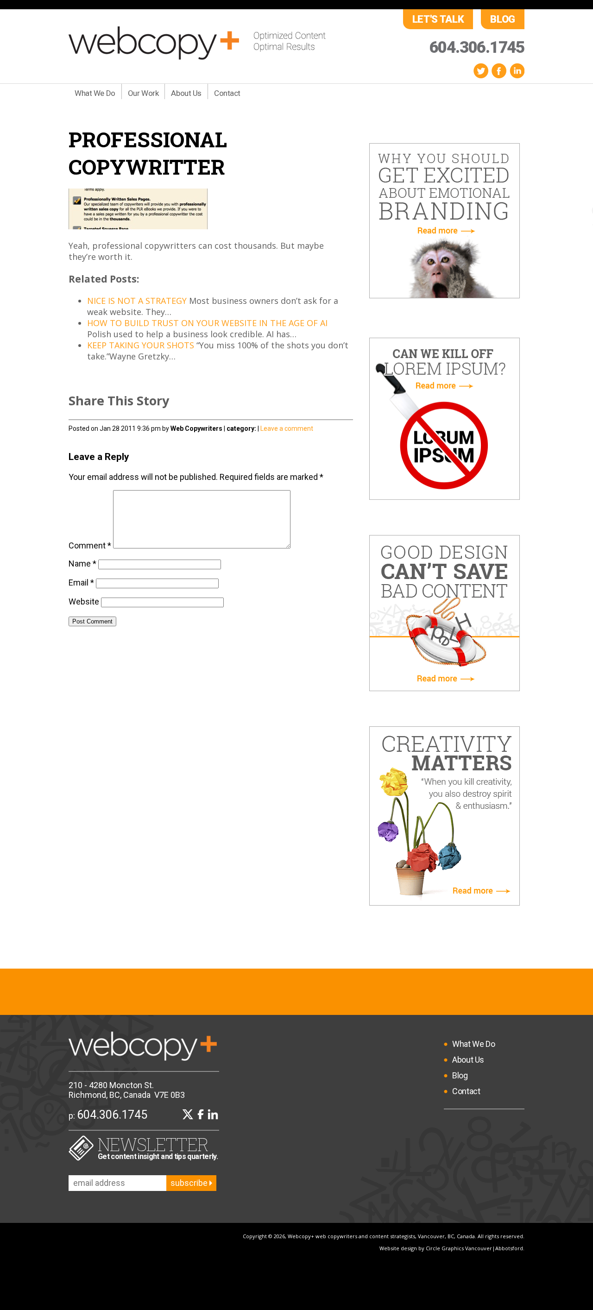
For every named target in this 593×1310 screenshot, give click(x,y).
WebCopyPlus (197, 43)
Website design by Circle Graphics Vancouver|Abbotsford (451, 1248)
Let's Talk (438, 19)
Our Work (143, 93)
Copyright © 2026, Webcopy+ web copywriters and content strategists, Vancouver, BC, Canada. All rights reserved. (383, 1236)
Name (82, 563)
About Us (186, 93)
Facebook (499, 70)
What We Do (95, 93)
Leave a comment (286, 428)
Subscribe (189, 1183)
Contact (227, 93)
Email (81, 582)
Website (84, 601)
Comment (90, 545)
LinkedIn (517, 70)
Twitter (480, 70)
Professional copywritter (148, 153)
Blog (502, 19)
